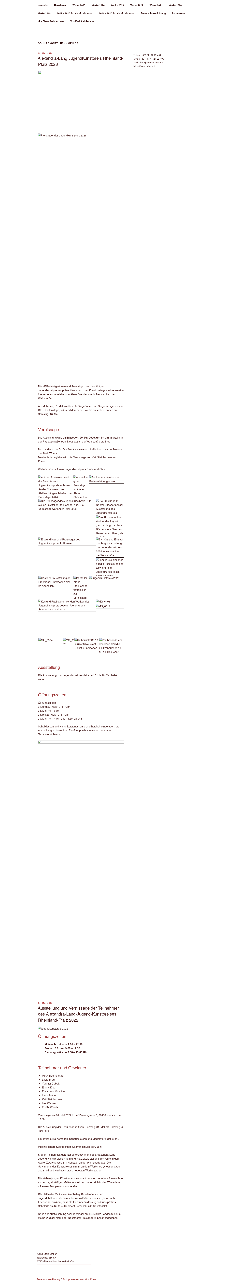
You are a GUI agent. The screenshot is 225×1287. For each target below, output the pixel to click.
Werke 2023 (117, 5)
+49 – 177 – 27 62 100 (152, 58)
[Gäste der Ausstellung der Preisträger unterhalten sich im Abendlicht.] (55, 582)
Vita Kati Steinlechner (82, 21)
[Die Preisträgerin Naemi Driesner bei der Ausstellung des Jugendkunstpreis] (110, 507)
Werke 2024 (98, 5)
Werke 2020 (175, 5)
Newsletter (60, 5)
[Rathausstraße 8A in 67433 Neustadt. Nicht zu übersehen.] (86, 644)
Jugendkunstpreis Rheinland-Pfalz (85, 469)
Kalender (43, 5)
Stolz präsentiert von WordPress (79, 1279)
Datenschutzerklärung (153, 13)
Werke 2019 (44, 13)
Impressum (178, 13)
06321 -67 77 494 (151, 55)
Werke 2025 (78, 5)
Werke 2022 (136, 5)
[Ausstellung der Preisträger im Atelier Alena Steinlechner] (81, 487)
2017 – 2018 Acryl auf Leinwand (75, 13)
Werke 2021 (156, 5)
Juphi (112, 1198)
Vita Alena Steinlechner (51, 21)
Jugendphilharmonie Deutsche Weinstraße (63, 1198)
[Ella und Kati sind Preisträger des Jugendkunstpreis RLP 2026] (67, 541)
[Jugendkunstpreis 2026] (106, 578)
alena (142, 62)
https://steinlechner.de (144, 66)
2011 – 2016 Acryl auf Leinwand (117, 13)
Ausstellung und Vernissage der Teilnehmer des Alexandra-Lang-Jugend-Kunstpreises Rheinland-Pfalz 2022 (78, 1014)
